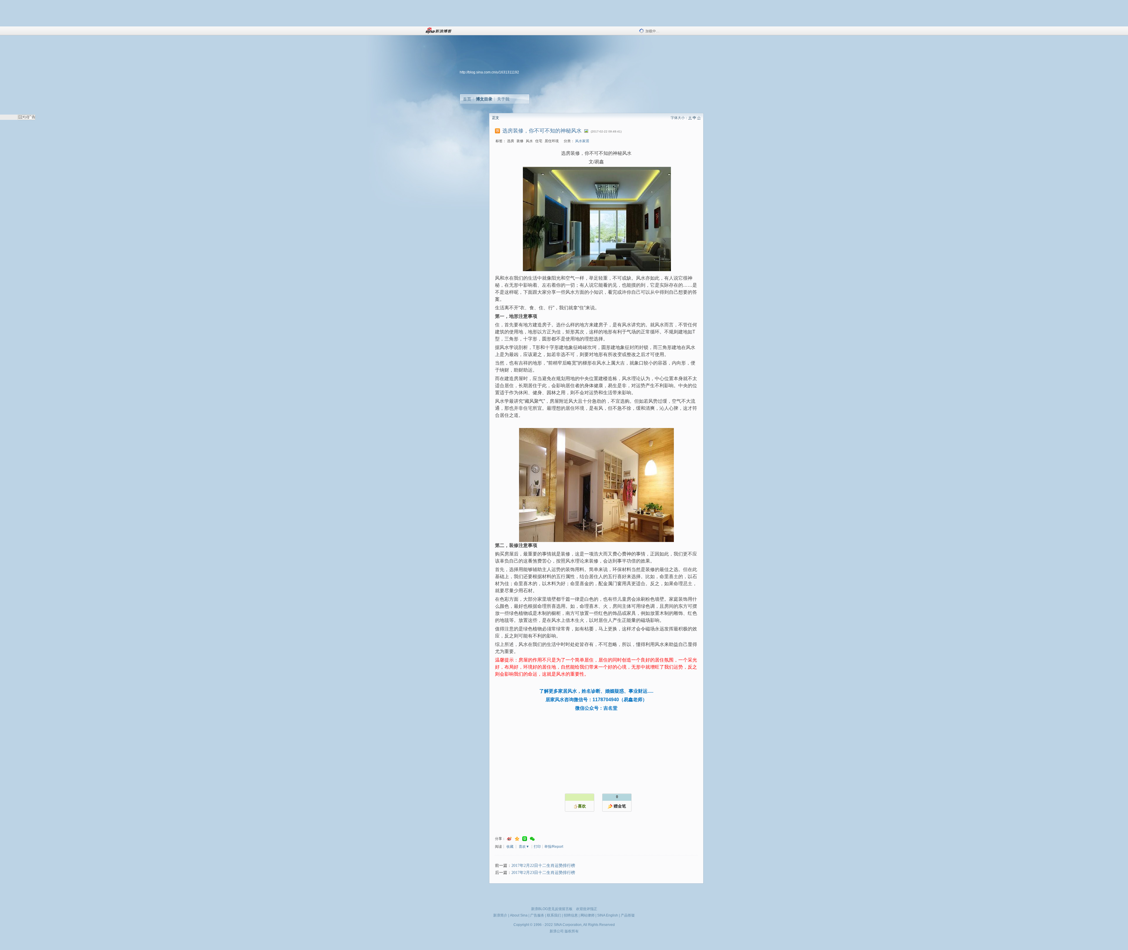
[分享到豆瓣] (524, 838)
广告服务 (537, 915)
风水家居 (582, 141)
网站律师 (587, 915)
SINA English (607, 915)
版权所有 (572, 931)
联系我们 (554, 915)
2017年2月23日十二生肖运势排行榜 (543, 872)
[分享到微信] (532, 838)
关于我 (503, 99)
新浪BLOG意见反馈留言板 (552, 909)
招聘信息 (571, 915)
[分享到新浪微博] (509, 838)
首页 (467, 99)
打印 (537, 847)
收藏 (509, 847)
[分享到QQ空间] (517, 838)
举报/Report (553, 847)
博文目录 (484, 99)
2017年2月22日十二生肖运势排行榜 (543, 865)
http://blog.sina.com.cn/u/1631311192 (489, 72)
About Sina (519, 915)
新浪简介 (500, 915)
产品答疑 (628, 915)
